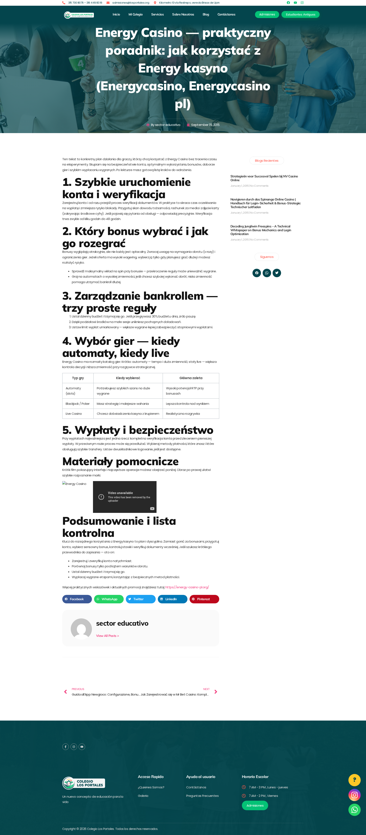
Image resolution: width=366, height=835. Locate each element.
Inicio (116, 14)
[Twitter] (277, 273)
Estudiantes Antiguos (300, 14)
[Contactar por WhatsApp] (354, 810)
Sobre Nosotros (183, 14)
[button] (77, 599)
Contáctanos (226, 14)
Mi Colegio (136, 14)
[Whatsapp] (267, 273)
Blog (206, 14)
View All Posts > (107, 636)
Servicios (157, 14)
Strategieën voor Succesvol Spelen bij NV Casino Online (264, 178)
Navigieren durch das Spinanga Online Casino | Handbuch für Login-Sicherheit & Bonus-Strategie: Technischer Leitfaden (265, 203)
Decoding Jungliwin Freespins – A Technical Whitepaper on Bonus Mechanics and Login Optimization (260, 230)
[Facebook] (256, 273)
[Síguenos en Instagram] (354, 795)
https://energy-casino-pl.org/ (187, 587)
